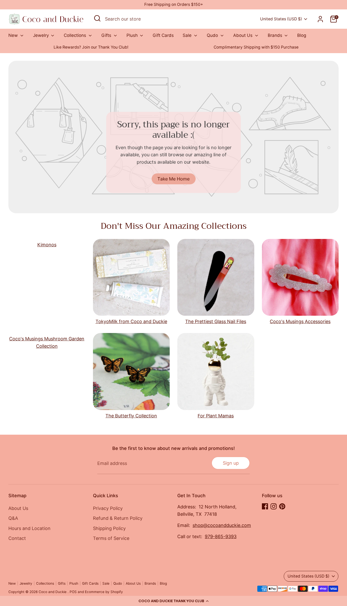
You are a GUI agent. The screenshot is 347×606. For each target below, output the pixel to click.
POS (73, 592)
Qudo (213, 35)
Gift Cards (163, 35)
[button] (173, 601)
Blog (301, 35)
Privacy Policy (108, 508)
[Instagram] (274, 506)
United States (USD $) (281, 19)
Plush (133, 35)
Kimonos (46, 244)
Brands (275, 35)
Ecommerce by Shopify (104, 592)
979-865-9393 (220, 536)
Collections (75, 35)
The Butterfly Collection (131, 415)
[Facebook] (265, 506)
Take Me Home (173, 178)
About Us (243, 35)
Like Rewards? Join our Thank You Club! (91, 47)
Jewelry (41, 35)
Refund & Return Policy (118, 518)
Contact (17, 538)
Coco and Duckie (53, 592)
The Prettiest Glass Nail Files (215, 321)
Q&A (13, 518)
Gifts (107, 35)
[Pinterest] (282, 506)
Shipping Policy (109, 528)
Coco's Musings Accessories (300, 321)
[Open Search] (97, 18)
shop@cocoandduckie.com (222, 525)
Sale (188, 35)
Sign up (231, 463)
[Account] (320, 19)
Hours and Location (29, 528)
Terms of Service (111, 538)
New (13, 35)
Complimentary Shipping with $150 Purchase (256, 47)
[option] (91, 47)
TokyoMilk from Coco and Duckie (131, 321)
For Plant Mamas (216, 415)
